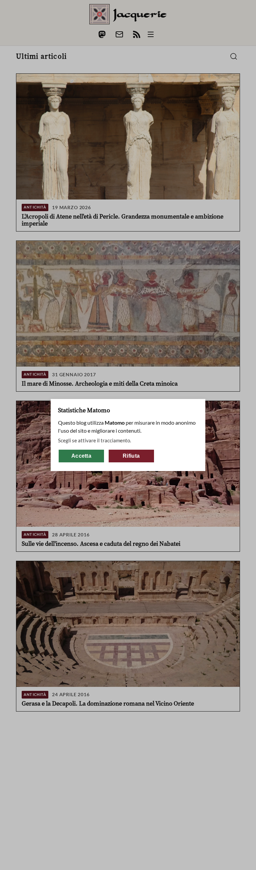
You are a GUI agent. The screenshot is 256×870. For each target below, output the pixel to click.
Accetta (81, 456)
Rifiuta (131, 456)
